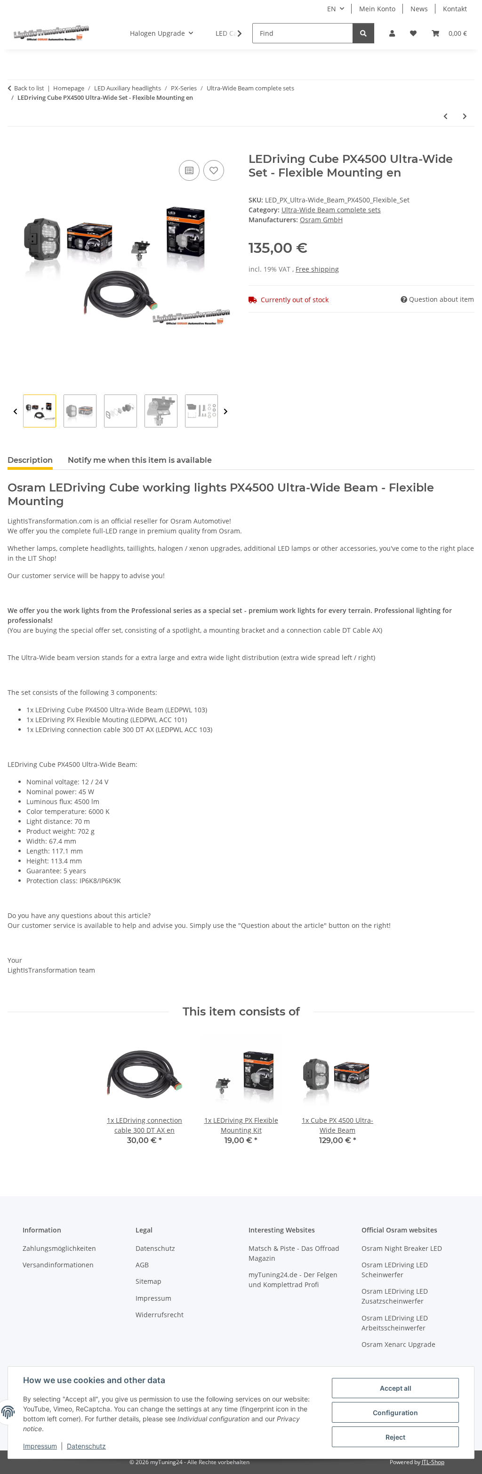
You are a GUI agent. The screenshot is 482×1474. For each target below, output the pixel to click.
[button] (392, 33)
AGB (142, 1264)
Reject (395, 1437)
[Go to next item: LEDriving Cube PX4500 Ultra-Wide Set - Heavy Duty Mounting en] (464, 116)
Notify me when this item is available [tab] (140, 460)
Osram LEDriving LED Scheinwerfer (395, 1269)
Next (225, 411)
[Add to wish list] (213, 170)
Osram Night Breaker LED (402, 1248)
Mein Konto (377, 8)
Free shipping (317, 269)
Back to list (29, 88)
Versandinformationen (58, 1264)
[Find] (363, 33)
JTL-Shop (433, 1462)
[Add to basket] (15, 147)
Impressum (40, 1446)
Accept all (395, 1388)
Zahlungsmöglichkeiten (59, 1248)
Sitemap (148, 1281)
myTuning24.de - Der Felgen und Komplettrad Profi (293, 1279)
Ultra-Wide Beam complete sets (331, 209)
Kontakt (455, 8)
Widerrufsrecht (160, 1314)
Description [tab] (30, 460)
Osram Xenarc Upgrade (398, 1344)
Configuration (395, 1413)
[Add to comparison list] (189, 170)
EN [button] (331, 8)
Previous (15, 411)
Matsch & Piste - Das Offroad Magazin (294, 1253)
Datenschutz (86, 1446)
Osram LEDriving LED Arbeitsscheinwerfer (395, 1322)
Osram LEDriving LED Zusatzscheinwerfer (395, 1296)
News (419, 8)
